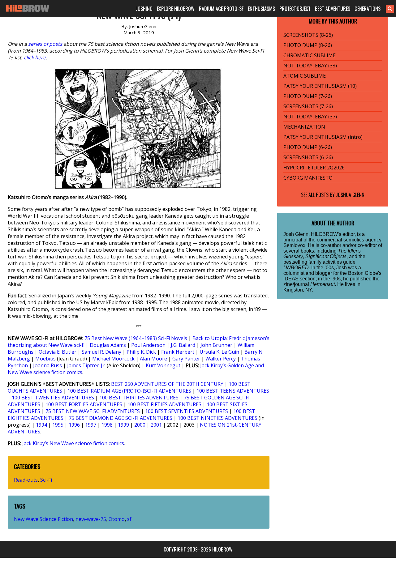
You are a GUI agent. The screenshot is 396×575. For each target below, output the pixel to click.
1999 (123, 424)
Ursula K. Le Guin (219, 351)
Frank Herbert (177, 351)
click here (35, 57)
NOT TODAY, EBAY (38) (310, 65)
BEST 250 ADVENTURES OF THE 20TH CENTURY (167, 384)
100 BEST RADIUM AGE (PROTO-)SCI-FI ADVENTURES (129, 390)
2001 (156, 424)
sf (129, 519)
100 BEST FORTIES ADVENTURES (83, 404)
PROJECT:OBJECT (295, 8)
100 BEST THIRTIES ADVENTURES (139, 397)
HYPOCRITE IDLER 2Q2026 (314, 167)
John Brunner (216, 345)
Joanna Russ (47, 365)
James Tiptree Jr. (86, 365)
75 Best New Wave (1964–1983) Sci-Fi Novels (135, 338)
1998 (107, 424)
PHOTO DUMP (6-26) (307, 147)
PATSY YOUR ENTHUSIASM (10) (320, 86)
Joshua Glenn (350, 194)
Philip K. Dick (141, 351)
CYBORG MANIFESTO (308, 177)
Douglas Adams (108, 345)
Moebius (45, 358)
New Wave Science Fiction (43, 519)
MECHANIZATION (304, 126)
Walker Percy (220, 358)
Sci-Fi (46, 479)
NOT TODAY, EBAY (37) (310, 116)
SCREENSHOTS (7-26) (308, 106)
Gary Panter (186, 358)
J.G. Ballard (183, 345)
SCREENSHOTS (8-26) (308, 35)
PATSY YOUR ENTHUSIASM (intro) (323, 137)
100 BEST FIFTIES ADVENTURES (164, 404)
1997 (90, 424)
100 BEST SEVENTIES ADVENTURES (186, 411)
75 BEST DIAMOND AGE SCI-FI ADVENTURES (120, 418)
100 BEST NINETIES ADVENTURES (217, 418)
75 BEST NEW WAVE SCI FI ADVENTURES (92, 411)
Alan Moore (153, 358)
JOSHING (144, 8)
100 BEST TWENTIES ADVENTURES (53, 397)
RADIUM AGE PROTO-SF (221, 8)
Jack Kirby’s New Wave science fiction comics (73, 443)
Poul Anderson (148, 345)
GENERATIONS (368, 8)
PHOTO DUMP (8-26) (307, 45)
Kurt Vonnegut (163, 365)
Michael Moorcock (113, 358)
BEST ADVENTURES (332, 8)
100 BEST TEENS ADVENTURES (232, 390)
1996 (74, 424)
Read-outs (26, 479)
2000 (139, 424)
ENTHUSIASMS (261, 8)
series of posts (45, 43)
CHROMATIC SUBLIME (309, 55)
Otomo (117, 519)
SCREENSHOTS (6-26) (308, 157)
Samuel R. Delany (101, 351)
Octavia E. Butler (57, 351)
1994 (41, 424)
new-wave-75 (90, 519)
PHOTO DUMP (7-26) (307, 96)
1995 (57, 424)
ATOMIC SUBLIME (304, 75)
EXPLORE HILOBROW (176, 8)
